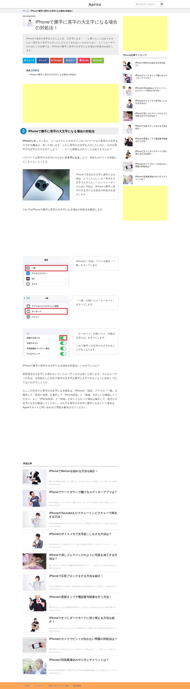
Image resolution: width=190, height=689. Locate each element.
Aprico (95, 4)
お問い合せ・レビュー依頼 (58, 685)
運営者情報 (77, 685)
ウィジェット (39, 685)
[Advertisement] (71, 103)
